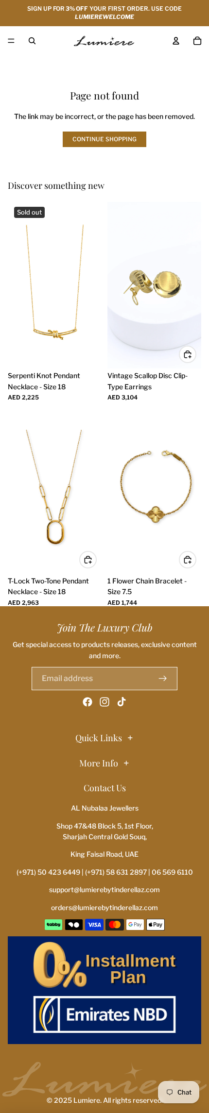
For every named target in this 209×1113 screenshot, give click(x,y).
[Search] (32, 40)
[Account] (176, 40)
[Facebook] (87, 702)
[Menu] (11, 41)
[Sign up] (163, 678)
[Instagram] (104, 702)
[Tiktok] (121, 702)
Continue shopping (104, 139)
